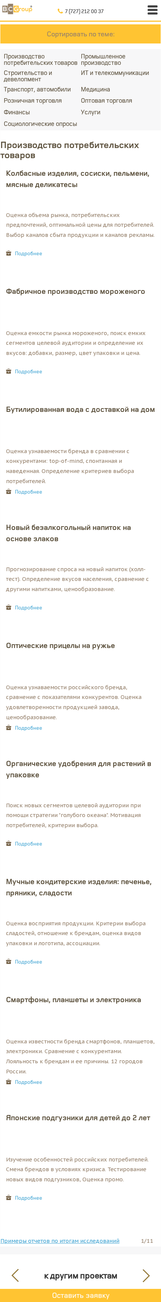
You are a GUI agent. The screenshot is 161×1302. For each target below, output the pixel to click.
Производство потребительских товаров (41, 59)
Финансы (17, 112)
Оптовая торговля (106, 100)
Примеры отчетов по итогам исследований (59, 1240)
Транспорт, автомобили (37, 89)
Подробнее (28, 253)
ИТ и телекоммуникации (115, 72)
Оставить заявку (80, 1295)
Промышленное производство (103, 59)
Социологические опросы (40, 123)
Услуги (90, 112)
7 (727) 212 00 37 (84, 11)
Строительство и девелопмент (28, 75)
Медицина (95, 89)
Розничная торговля (33, 100)
